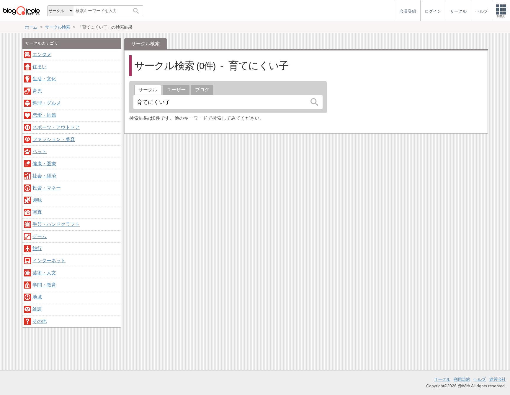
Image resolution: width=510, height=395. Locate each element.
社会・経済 (44, 175)
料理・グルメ (46, 103)
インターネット (49, 260)
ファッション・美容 (53, 139)
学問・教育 (44, 284)
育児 (37, 90)
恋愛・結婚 (44, 115)
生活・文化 (44, 78)
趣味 (37, 200)
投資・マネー (46, 187)
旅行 (37, 248)
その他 (39, 321)
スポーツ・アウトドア (56, 127)
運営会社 (497, 379)
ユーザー (176, 89)
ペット (39, 151)
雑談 (37, 309)
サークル (442, 379)
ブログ (202, 89)
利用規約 (462, 379)
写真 (37, 212)
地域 (37, 297)
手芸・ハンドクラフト (56, 224)
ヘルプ (479, 379)
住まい (39, 66)
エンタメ (41, 54)
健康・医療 (44, 163)
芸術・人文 (44, 272)
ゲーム (39, 236)
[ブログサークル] (21, 10)
